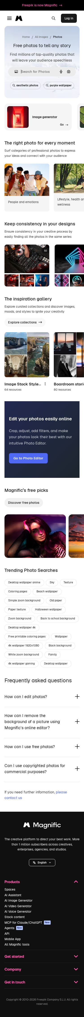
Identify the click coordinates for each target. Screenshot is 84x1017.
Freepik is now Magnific (39, 5)
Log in (69, 18)
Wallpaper (61, 636)
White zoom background (23, 654)
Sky (52, 582)
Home (26, 37)
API (6, 934)
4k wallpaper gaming (21, 663)
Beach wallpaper (47, 591)
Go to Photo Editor (28, 458)
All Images (41, 37)
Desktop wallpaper (56, 663)
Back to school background (58, 618)
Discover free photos (23, 503)
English (42, 862)
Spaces (9, 889)
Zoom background (19, 618)
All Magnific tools (16, 944)
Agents (13, 928)
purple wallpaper (61, 85)
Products (12, 881)
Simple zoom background (24, 600)
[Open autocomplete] (14, 71)
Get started (14, 956)
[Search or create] (53, 18)
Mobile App (12, 939)
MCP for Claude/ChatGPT (27, 923)
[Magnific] (42, 825)
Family (52, 654)
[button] (42, 862)
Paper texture (17, 609)
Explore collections (22, 322)
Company (12, 969)
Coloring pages (17, 591)
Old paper (56, 600)
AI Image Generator (18, 900)
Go (15, 549)
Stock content (14, 917)
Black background (60, 645)
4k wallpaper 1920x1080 (23, 645)
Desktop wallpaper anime (24, 582)
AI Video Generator (18, 906)
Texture (68, 582)
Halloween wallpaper (48, 609)
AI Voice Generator (17, 911)
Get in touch (14, 982)
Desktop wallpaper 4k (22, 627)
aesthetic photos (27, 85)
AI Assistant (12, 895)
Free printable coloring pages (26, 636)
